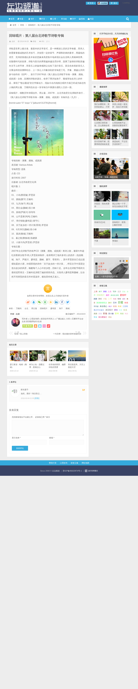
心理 (54, 19)
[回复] (36, 398)
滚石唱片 (109, 310)
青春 (95, 317)
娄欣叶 (123, 295)
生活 (125, 310)
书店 (92, 19)
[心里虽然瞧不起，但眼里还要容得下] (120, 120)
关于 (74, 19)
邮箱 (51, 438)
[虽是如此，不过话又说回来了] (120, 138)
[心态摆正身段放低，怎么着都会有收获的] (102, 120)
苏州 (117, 313)
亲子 (100, 292)
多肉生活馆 (115, 295)
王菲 (120, 310)
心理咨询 (63, 463)
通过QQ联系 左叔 (40, 326)
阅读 (122, 314)
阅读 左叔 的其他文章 (27, 326)
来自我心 (103, 306)
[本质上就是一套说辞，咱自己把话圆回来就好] (120, 101)
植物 (115, 306)
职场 (105, 313)
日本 (115, 303)
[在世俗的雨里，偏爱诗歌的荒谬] (57, 360)
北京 (119, 292)
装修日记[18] (99, 222)
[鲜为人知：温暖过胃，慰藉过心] (38, 360)
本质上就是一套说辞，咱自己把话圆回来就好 (119, 107)
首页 (12, 19)
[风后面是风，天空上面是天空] (77, 360)
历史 (123, 292)
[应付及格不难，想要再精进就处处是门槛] (102, 138)
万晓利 (19, 308)
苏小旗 (111, 314)
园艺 (107, 295)
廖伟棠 (53, 308)
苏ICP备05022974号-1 (72, 471)
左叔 (13, 41)
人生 (110, 292)
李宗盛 (96, 306)
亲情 (105, 292)
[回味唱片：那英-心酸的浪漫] (120, 219)
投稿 (83, 19)
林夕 (110, 306)
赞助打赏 (52, 463)
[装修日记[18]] (102, 219)
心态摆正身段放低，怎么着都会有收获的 (101, 125)
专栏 (32, 19)
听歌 (22, 25)
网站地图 (85, 463)
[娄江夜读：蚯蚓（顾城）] (19, 360)
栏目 (43, 19)
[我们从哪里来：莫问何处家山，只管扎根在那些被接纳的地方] (102, 101)
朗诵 (126, 303)
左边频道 (24, 7)
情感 (114, 299)
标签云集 (74, 463)
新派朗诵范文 (101, 303)
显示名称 (16, 438)
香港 (110, 317)
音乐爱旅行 (102, 317)
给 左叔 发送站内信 (44, 326)
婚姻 (95, 299)
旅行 (110, 303)
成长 (123, 299)
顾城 (68, 308)
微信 (115, 3)
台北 (26, 308)
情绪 (119, 299)
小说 (105, 299)
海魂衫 (115, 241)
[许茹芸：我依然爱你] (102, 201)
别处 (65, 19)
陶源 (126, 314)
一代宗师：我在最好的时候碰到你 (67, 333)
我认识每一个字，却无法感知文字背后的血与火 (119, 206)
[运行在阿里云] (91, 471)
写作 (114, 292)
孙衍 (100, 299)
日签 (120, 302)
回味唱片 (43, 308)
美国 (95, 314)
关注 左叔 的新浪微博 (48, 326)
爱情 (116, 310)
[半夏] (102, 238)
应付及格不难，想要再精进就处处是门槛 (101, 144)
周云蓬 (34, 308)
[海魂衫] (120, 238)
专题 (21, 19)
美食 (100, 314)
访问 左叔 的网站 (35, 326)
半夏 (96, 241)
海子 (61, 308)
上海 (95, 292)
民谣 (119, 306)
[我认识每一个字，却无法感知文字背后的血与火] (120, 201)
